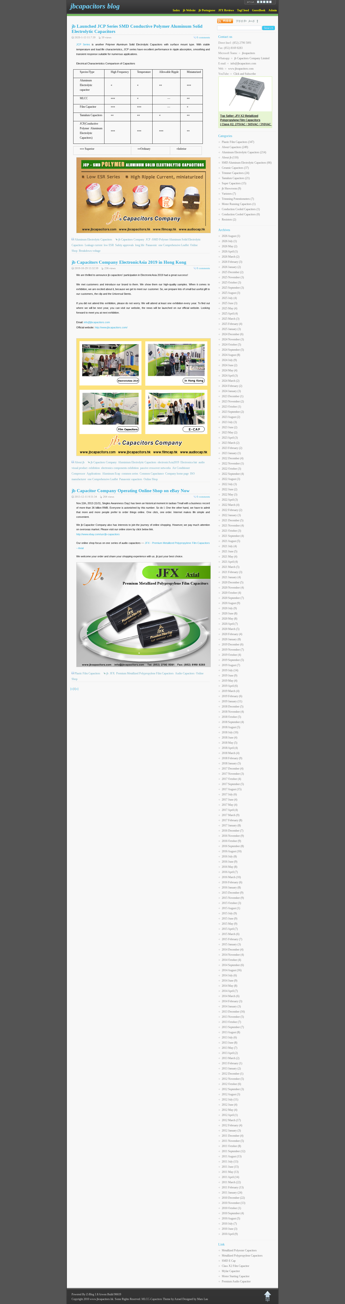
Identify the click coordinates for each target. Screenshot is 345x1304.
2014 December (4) (232, 949)
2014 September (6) (233, 965)
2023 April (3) (230, 437)
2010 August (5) (231, 1218)
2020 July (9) (229, 608)
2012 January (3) (231, 1130)
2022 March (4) (230, 505)
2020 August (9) (231, 603)
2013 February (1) (232, 1063)
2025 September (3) (233, 287)
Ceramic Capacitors (235, 167)
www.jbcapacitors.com (240, 68)
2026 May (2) (229, 246)
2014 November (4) (233, 954)
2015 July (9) (229, 913)
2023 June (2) (229, 427)
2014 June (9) (229, 980)
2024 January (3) (231, 391)
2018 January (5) (231, 763)
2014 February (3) (232, 1001)
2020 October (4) (231, 592)
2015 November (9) (233, 897)
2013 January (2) (231, 1068)
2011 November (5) (233, 1141)
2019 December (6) (232, 644)
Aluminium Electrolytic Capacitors (137, 462)
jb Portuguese (207, 10)
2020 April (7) (230, 623)
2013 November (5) (233, 1016)
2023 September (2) (233, 411)
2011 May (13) (230, 1172)
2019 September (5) (233, 660)
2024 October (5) (231, 344)
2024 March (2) (230, 380)
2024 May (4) (229, 370)
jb (107, 673)
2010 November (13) (233, 1203)
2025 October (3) (231, 282)
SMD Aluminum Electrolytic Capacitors (247, 162)
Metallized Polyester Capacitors (239, 1250)
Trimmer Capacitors (235, 173)
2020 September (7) (233, 598)
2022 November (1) (233, 463)
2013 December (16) (233, 1011)
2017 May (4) (229, 804)
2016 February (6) (232, 882)
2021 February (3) (232, 572)
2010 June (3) (229, 1228)
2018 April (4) (230, 748)
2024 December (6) (232, 334)
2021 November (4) (233, 525)
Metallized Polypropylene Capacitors (242, 1255)
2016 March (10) (231, 877)
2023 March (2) (230, 442)
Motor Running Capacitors (239, 204)
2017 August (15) (232, 789)
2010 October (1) (231, 1208)
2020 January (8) (231, 639)
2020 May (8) (229, 618)
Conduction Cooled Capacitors (241, 209)
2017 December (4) (232, 768)
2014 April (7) (230, 991)
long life (139, 245)
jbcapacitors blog (95, 6)
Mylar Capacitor (231, 1271)
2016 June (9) (229, 861)
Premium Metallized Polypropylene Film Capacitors (145, 673)
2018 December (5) (232, 706)
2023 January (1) (231, 453)
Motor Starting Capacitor (235, 1276)
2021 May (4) (229, 556)
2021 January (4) (231, 577)
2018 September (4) (233, 722)
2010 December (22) (233, 1197)
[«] (72, 689)
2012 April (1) (230, 1115)
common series (130, 473)
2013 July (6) (229, 1037)
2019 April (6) (230, 685)
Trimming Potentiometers (238, 198)
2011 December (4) (232, 1135)
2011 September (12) (233, 1151)
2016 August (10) (232, 851)
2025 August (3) (231, 293)
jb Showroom (231, 188)
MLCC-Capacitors (152, 1299)
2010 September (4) (233, 1213)
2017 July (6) (229, 794)
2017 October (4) (231, 779)
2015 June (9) (229, 918)
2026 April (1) (230, 251)
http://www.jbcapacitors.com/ (111, 327)
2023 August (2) (231, 417)
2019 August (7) (231, 665)
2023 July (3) (229, 422)
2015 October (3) (231, 903)
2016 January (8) (231, 887)
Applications (94, 473)
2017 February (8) (232, 820)
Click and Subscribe (245, 73)
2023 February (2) (232, 448)
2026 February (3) (232, 261)
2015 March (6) (230, 934)
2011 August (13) (232, 1156)
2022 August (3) (231, 479)
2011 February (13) (233, 1187)
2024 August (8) (231, 355)
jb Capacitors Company (131, 239)
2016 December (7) (232, 830)
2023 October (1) (231, 406)
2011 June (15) (230, 1166)
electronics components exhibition (120, 468)
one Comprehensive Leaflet (173, 245)
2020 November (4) (233, 587)
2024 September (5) (233, 349)
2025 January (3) (231, 329)
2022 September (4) (233, 473)
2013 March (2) (230, 1058)
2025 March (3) (230, 318)
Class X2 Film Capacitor (235, 1266)
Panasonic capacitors (130, 479)
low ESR (109, 245)
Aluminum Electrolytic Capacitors (93, 239)
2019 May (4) (229, 680)
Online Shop (151, 479)
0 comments (203, 37)
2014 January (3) (231, 1006)
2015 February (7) (232, 939)
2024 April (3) (230, 375)
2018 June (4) (229, 737)
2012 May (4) (229, 1110)
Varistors (229, 193)
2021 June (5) (229, 551)
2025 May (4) (229, 308)
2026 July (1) (229, 241)
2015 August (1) (231, 908)
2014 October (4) (231, 960)
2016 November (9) (233, 835)
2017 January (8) (231, 825)
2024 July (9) (229, 360)
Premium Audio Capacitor (236, 1281)
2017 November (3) (233, 773)
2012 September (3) (233, 1089)
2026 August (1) (231, 236)
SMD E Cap (229, 1260)
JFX (112, 673)
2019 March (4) (230, 691)
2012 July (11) (230, 1099)
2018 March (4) (230, 753)
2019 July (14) (230, 670)
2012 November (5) (233, 1078)
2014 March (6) (230, 996)
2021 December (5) (232, 520)
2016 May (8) (229, 866)
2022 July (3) (229, 484)
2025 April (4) (230, 313)
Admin (272, 10)
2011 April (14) (230, 1177)
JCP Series (83, 44)
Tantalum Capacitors (236, 178)
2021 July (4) (229, 546)
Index (176, 10)
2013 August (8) (231, 1032)
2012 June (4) (229, 1104)
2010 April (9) (230, 1234)
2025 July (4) (229, 298)
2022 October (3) (231, 468)
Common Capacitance (152, 473)
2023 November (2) (233, 401)
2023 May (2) (229, 432)
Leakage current (93, 245)
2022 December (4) (232, 458)
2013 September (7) (233, 1027)
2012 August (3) (231, 1094)
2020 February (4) (232, 634)
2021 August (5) (231, 541)
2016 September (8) (233, 846)
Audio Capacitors (185, 673)
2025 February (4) (232, 324)
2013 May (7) (229, 1047)
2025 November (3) (233, 277)
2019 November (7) (233, 649)
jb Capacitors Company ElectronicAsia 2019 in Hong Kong (129, 262)
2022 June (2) (229, 489)
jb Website (189, 10)
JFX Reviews (226, 10)
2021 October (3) (231, 530)
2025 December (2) (232, 272)
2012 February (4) (232, 1125)
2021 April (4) (230, 561)
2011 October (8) (231, 1146)
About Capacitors (235, 147)
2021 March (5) (230, 567)
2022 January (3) (231, 515)
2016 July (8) (229, 856)
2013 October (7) (231, 1022)
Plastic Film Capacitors (87, 673)
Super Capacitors (234, 183)
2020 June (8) (229, 613)
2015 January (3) (231, 944)
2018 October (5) (231, 717)
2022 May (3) (229, 494)
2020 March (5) (230, 629)
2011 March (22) (231, 1182)
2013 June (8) (229, 1042)
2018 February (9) (232, 758)
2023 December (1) (232, 396)
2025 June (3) (229, 303)
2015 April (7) (230, 929)
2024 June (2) (229, 365)
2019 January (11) (232, 701)
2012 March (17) (231, 1120)
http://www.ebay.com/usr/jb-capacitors (98, 534)
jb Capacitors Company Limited (251, 58)
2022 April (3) (230, 499)
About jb (79, 462)
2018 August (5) (231, 727)
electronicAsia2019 (168, 462)
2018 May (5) (229, 742)
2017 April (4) (230, 810)
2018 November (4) (233, 711)
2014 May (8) (229, 985)
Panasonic (151, 245)
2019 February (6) (232, 696)
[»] (76, 689)
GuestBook (258, 10)
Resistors (229, 219)
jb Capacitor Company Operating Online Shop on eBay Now (131, 490)
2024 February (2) (232, 386)
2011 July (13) (230, 1161)
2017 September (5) (233, 784)
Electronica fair (188, 462)
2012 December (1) (232, 1073)
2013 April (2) (230, 1053)
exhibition (94, 468)
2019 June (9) (229, 675)
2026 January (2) (231, 267)
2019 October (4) (231, 654)
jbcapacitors (248, 53)
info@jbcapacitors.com (97, 322)
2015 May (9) (229, 923)
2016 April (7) (230, 872)
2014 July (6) (229, 975)
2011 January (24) (232, 1192)
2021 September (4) (233, 536)
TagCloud (243, 10)
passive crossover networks (155, 468)
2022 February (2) (232, 510)
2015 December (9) (232, 892)
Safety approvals (124, 245)
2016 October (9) (231, 841)
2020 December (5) (232, 582)
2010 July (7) (229, 1223)
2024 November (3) (233, 339)
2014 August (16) (232, 970)
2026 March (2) (230, 256)
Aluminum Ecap (111, 473)
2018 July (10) (230, 732)
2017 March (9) (230, 815)
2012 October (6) (231, 1084)
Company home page (177, 473)
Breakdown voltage (89, 250)
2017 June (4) (229, 799)
